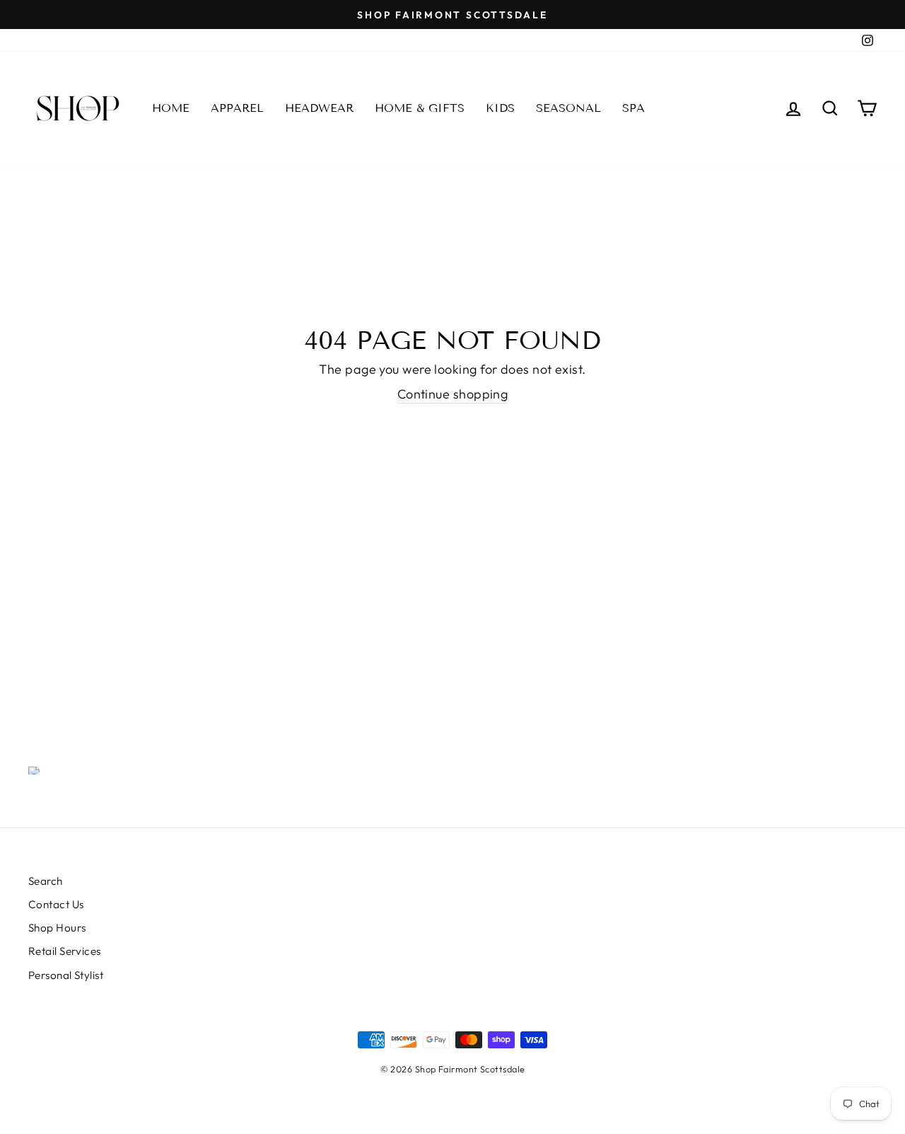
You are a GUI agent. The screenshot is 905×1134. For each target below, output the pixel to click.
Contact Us (56, 904)
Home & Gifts (420, 108)
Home (170, 108)
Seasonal (568, 108)
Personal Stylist (65, 975)
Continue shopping (452, 394)
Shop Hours (57, 927)
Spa (633, 108)
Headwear (319, 108)
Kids (500, 108)
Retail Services (64, 951)
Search (45, 881)
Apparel (237, 108)
